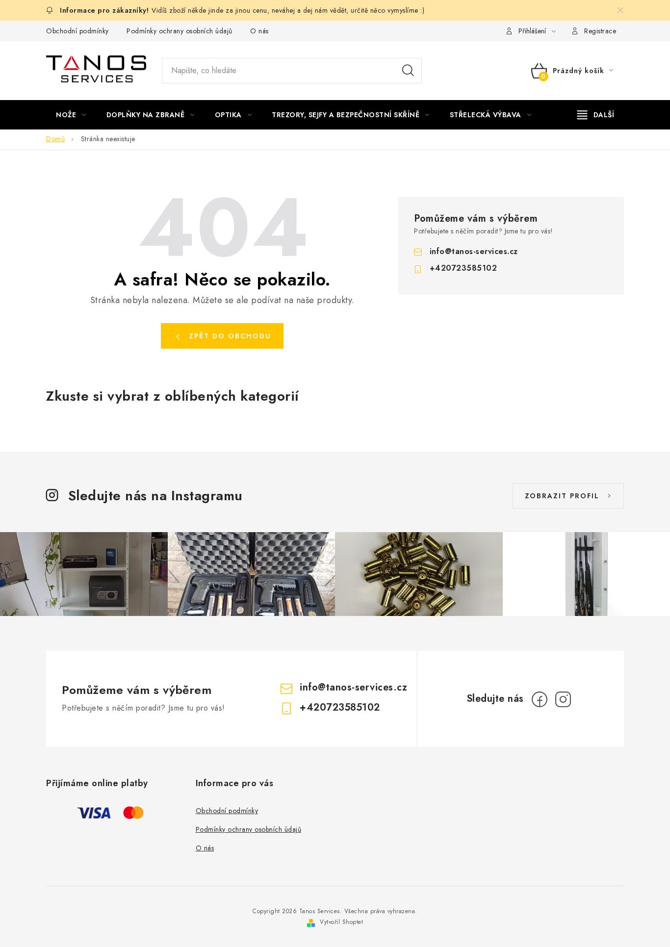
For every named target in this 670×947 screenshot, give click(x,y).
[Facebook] (539, 699)
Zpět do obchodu (230, 336)
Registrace (600, 31)
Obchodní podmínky (77, 31)
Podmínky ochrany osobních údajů (179, 31)
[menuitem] (71, 114)
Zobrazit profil (562, 496)
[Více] (595, 114)
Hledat (408, 70)
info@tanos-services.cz (474, 251)
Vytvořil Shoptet (341, 922)
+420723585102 (463, 268)
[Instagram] (563, 699)
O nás (259, 31)
